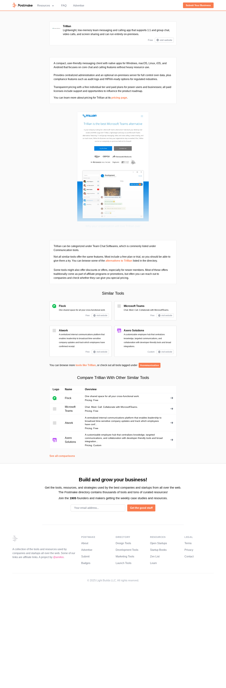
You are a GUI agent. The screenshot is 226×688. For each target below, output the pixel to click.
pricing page (119, 97)
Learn (153, 563)
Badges (85, 563)
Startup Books (158, 549)
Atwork (63, 330)
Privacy (188, 549)
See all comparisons (62, 456)
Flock (62, 306)
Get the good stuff (141, 507)
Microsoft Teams (134, 306)
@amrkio (58, 557)
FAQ (64, 5)
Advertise (78, 5)
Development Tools (127, 549)
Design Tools (123, 543)
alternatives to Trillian (119, 260)
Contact (189, 556)
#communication (149, 365)
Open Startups (158, 543)
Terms (188, 543)
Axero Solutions (134, 330)
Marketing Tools (125, 556)
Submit (85, 556)
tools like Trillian (86, 365)
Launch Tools (123, 563)
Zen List (154, 556)
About (84, 543)
